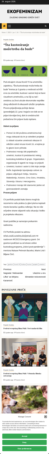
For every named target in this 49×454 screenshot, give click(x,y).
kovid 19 (17, 264)
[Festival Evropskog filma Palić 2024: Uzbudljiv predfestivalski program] (24, 400)
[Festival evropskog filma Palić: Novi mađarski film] (24, 307)
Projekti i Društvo (8, 40)
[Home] (4, 26)
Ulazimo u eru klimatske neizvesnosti (35, 273)
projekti (35, 264)
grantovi (10, 264)
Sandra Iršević (20, 60)
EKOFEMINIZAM (24, 11)
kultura (23, 264)
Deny (24, 442)
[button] (45, 417)
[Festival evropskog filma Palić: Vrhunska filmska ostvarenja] (24, 352)
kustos (29, 264)
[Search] (45, 26)
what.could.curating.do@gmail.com (19, 236)
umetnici (42, 264)
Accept (24, 436)
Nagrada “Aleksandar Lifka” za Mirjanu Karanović (13, 275)
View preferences (25, 449)
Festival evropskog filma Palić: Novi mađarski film (22, 328)
